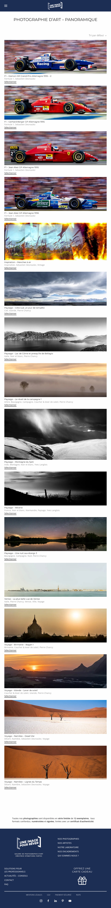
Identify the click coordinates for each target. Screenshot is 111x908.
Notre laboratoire (68, 847)
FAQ (6, 884)
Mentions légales (34, 895)
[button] (5, 6)
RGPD (78, 895)
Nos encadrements (68, 851)
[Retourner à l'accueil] (56, 6)
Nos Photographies (68, 838)
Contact (9, 880)
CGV (48, 895)
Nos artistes (65, 843)
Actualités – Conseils (16, 875)
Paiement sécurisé (63, 895)
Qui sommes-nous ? (68, 855)
